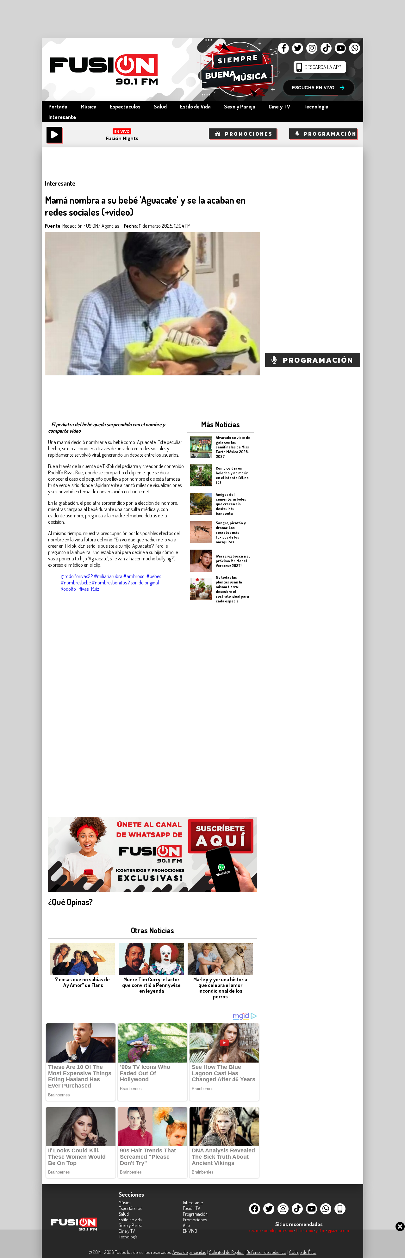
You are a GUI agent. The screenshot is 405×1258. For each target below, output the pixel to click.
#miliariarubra (108, 576)
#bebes (153, 576)
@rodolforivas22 (77, 576)
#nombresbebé (76, 582)
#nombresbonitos (109, 582)
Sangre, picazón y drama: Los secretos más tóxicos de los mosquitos (231, 532)
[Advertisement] (220, 704)
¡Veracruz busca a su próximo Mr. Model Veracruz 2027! (233, 560)
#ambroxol (134, 576)
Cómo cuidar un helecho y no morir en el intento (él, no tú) (232, 475)
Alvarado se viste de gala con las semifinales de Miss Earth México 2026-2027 (233, 447)
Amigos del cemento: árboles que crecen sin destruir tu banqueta (231, 503)
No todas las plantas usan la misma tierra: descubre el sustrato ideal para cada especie (232, 589)
